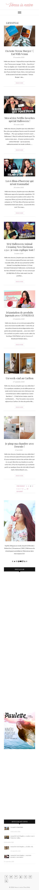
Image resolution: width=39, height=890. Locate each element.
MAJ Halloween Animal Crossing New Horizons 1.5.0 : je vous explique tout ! (19, 247)
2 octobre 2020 (18, 253)
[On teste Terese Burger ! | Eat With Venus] (19, 36)
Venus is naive (18, 887)
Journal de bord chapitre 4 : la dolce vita (22, 846)
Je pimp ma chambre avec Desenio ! (19, 445)
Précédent (21, 486)
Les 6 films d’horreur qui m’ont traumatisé (19, 182)
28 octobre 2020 (19, 187)
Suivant (20, 491)
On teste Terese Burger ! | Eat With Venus (19, 52)
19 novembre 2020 (18, 57)
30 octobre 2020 (19, 124)
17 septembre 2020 (18, 382)
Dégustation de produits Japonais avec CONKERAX (19, 314)
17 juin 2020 (19, 450)
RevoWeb (27, 887)
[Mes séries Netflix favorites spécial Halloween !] (19, 104)
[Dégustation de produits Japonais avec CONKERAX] (19, 299)
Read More (19, 83)
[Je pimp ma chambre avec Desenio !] (19, 427)
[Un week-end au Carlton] (19, 363)
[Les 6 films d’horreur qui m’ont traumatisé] (19, 167)
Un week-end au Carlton (19, 378)
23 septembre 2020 (18, 319)
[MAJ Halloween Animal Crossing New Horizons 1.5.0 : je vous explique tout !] (19, 230)
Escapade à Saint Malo (17, 827)
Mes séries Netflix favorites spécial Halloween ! (19, 119)
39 (27, 489)
